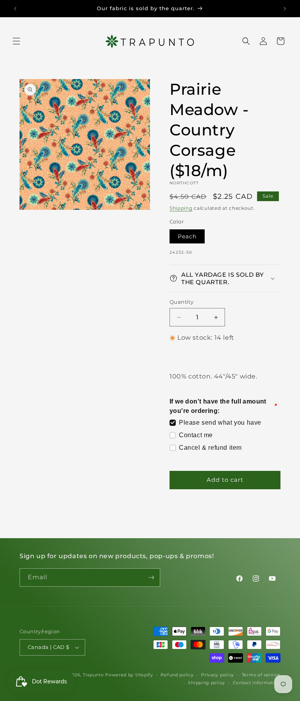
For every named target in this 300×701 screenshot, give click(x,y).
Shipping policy (206, 682)
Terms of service (261, 675)
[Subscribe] (151, 577)
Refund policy (177, 675)
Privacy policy (217, 675)
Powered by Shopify (129, 675)
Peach (187, 236)
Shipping (181, 208)
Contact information (256, 682)
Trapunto (93, 675)
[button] (16, 41)
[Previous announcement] (15, 8)
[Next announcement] (284, 8)
